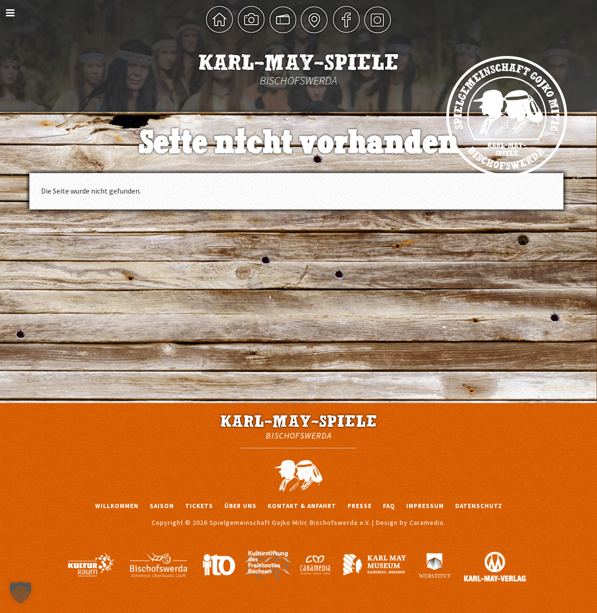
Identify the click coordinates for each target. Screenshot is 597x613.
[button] (20, 592)
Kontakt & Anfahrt (302, 506)
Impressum (425, 506)
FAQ (389, 506)
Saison (162, 506)
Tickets (199, 506)
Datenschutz (478, 506)
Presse (359, 506)
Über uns (240, 506)
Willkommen (117, 506)
